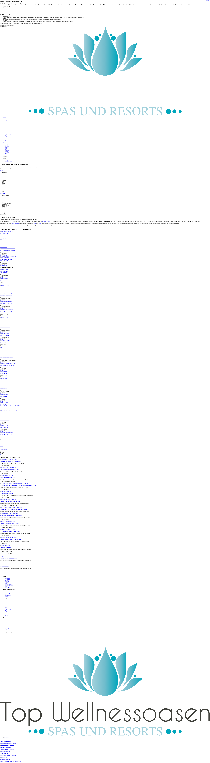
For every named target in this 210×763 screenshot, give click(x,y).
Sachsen (3, 208)
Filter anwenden (3, 214)
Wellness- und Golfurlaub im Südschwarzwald (10, 539)
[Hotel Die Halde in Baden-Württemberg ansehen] (3, 378)
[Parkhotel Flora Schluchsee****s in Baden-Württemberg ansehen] (6, 432)
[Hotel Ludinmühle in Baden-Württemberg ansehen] (4, 394)
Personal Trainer (7, 644)
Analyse (3, 7)
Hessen (3, 202)
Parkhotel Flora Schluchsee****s (6, 434)
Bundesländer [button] (5, 124)
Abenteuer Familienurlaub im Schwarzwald (10, 531)
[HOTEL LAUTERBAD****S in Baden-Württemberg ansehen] (6, 257)
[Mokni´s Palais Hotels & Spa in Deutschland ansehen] (5, 340)
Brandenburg (4, 198)
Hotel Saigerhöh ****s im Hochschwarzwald (8, 412)
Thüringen (3, 212)
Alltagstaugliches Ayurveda (6, 493)
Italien (3, 186)
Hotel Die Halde (3, 380)
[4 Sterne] (1, 174)
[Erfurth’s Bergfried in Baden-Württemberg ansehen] (4, 425)
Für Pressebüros (7, 579)
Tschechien (3, 183)
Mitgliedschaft (7, 578)
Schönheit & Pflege (8, 593)
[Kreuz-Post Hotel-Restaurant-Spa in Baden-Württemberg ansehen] (6, 231)
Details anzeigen (3, 12)
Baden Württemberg (15, 223)
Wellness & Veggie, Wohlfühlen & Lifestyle (9, 523)
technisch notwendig (6, 6)
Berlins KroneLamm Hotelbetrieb (6, 357)
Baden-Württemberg (5, 195)
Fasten (6, 640)
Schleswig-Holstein (5, 210)
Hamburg (3, 201)
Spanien (3, 189)
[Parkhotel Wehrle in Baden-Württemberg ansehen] (3, 371)
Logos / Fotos (7, 587)
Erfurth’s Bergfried (4, 427)
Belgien (3, 191)
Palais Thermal (3, 349)
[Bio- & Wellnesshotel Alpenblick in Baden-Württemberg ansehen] (6, 439)
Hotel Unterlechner (4, 280)
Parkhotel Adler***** (4, 420)
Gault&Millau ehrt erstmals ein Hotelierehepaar (11, 515)
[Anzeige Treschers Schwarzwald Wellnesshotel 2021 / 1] (9, 256)
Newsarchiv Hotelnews (9, 585)
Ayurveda (46, 221)
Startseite (4, 117)
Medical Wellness (8, 595)
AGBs (6, 583)
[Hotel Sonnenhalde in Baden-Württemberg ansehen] (4, 317)
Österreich (3, 181)
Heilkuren (6, 641)
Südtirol (6, 634)
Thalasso (6, 645)
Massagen (6, 642)
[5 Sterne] (1, 173)
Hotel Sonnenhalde (3, 319)
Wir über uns (7, 580)
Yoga (43, 221)
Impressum (27, 11)
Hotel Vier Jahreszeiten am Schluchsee (7, 250)
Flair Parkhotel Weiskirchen (5, 287)
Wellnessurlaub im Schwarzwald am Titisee (10, 501)
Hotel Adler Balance (4, 272)
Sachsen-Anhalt (4, 209)
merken (1, 238)
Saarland (3, 207)
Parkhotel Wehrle (3, 373)
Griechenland (4, 187)
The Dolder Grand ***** (5, 449)
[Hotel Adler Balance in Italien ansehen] (4, 269)
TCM (49, 221)
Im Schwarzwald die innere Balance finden (10, 469)
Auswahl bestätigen (4, 25)
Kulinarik (6, 596)
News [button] (4, 118)
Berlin (3, 197)
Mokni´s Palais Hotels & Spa (5, 342)
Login (6, 586)
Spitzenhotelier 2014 (5, 566)
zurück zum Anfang (206, 573)
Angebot (6, 591)
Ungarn (3, 185)
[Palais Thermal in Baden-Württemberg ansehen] (3, 347)
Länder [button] (4, 142)
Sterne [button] (1, 170)
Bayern (3, 196)
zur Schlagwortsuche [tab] (8, 161)
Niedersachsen (4, 204)
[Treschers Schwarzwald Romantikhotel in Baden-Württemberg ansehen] (7, 239)
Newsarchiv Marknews (9, 584)
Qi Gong (6, 639)
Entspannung (7, 592)
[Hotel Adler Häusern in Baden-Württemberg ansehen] (4, 402)
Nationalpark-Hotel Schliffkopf (6, 295)
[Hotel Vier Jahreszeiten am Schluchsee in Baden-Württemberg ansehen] (7, 248)
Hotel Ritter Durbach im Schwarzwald (7, 365)
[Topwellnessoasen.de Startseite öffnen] (105, 115)
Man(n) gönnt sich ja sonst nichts (7, 477)
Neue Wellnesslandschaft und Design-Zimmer (10, 461)
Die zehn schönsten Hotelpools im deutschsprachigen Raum (13, 509)
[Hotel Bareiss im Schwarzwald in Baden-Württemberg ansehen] (6, 301)
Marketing (4, 9)
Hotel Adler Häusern (10, 405)
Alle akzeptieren (10, 25)
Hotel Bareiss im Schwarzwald (6, 303)
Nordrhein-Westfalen (5, 205)
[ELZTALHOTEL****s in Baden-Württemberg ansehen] (5, 386)
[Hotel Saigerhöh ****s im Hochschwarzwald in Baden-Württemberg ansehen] (8, 410)
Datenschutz (7, 582)
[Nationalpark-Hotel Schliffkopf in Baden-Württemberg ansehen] (6, 293)
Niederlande (4, 190)
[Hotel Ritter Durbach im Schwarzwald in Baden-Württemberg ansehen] (7, 363)
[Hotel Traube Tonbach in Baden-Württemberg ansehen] (4, 333)
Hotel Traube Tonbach (4, 335)
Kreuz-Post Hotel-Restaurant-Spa (6, 233)
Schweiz (3, 182)
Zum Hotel (5, 238)
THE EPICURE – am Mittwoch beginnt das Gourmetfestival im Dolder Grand (18, 485)
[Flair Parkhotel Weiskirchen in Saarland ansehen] (5, 285)
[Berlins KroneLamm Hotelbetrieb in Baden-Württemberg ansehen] (6, 355)
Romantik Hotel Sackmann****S (6, 311)
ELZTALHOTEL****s (4, 388)
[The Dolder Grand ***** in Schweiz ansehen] (5, 447)
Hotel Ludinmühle (3, 396)
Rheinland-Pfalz (4, 206)
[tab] (105, 170)
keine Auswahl (4, 172)
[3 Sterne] (1, 175)
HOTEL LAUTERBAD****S (6, 260)
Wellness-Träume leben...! (6, 547)
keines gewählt (4, 213)
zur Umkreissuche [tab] (8, 160)
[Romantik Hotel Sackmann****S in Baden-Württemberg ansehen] (6, 309)
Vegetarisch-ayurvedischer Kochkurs (8, 558)
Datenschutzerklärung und (20, 11)
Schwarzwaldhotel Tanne (5, 327)
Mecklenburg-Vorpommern (6, 203)
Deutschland (4, 180)
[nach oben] (105, 735)
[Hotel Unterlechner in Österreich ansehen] (4, 278)
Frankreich (3, 184)
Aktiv (6, 594)
